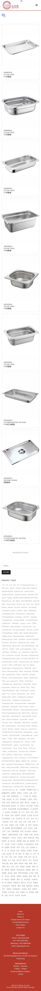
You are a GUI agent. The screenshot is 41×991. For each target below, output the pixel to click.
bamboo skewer (7, 594)
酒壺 (34, 876)
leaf (24, 665)
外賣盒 (36, 806)
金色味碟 (27, 879)
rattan (32, 694)
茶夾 (17, 867)
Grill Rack (13, 652)
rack (27, 694)
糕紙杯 (4, 860)
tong (20, 748)
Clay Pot (26, 617)
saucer (31, 719)
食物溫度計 (17, 889)
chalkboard (32, 610)
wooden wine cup (8, 790)
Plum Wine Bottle (8, 690)
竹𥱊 (25, 857)
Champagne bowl (8, 614)
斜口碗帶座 (6, 819)
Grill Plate (5, 652)
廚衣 (32, 812)
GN (37, 646)
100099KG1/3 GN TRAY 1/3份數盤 (9, 190)
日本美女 (19, 819)
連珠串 (13, 876)
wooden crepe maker (27, 777)
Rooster (16, 710)
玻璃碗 (7, 847)
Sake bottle (26, 713)
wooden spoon (7, 786)
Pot (8, 694)
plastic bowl (17, 684)
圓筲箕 (27, 803)
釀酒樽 (13, 879)
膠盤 (15, 863)
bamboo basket (7, 591)
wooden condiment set (10, 777)
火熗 (20, 835)
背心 (30, 860)
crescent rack (27, 626)
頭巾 (3, 889)
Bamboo (34, 588)
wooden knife (7, 780)
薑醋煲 (13, 870)
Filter (6, 572)
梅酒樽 (7, 828)
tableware (22, 738)
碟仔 (20, 854)
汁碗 (8, 831)
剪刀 (17, 799)
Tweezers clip (23, 751)
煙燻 (25, 838)
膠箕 (35, 863)
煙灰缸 (19, 838)
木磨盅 (11, 825)
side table (17, 722)
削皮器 (9, 799)
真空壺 (12, 851)
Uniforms (9, 754)
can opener (33, 607)
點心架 (11, 895)
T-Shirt (9, 738)
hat (19, 652)
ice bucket (10, 655)
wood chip (5, 774)
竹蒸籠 (20, 857)
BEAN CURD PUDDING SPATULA (26, 598)
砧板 (3, 854)
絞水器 (19, 860)
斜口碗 (35, 815)
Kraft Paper (18, 665)
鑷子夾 (23, 883)
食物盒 (24, 889)
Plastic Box (27, 684)
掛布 (12, 815)
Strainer (5, 735)
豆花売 (7, 876)
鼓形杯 (17, 895)
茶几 (8, 867)
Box (32, 604)
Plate (33, 687)
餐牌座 (34, 889)
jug (31, 662)
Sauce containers (12, 719)
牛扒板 (7, 844)
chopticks (18, 617)
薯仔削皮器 (21, 870)
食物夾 (9, 889)
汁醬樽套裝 (15, 831)
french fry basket (33, 639)
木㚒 (32, 819)
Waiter (18, 761)
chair (25, 610)
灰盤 (31, 835)
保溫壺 (19, 793)
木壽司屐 (5, 822)
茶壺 (12, 867)
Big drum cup (6, 601)
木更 (11, 822)
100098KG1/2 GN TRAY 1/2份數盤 (9, 132)
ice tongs (24, 655)
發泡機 (32, 847)
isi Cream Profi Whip (28, 658)
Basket (9, 598)
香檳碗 (4, 892)
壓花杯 (13, 806)
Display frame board (31, 633)
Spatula (34, 726)
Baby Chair (26, 588)
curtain (35, 630)
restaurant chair (8, 703)
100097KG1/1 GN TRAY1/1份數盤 (9, 74)
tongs (25, 748)
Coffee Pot (6, 623)
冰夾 (35, 793)
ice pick (17, 655)
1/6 (14, 585)
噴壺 (8, 803)
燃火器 (13, 841)
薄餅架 (7, 870)
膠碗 (26, 863)
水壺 (25, 828)
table (15, 738)
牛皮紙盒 (20, 844)
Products (20, 917)
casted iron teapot (8, 610)
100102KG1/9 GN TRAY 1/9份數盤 (9, 364)
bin (14, 601)
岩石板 (7, 812)
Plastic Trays (25, 687)
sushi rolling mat (27, 735)
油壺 (21, 831)
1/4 (10, 585)
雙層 (23, 886)
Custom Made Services (20, 922)
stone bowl (32, 729)
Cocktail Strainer (32, 620)
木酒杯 (21, 825)
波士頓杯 (28, 831)
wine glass (23, 770)
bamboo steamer (21, 594)
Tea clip (27, 742)
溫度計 (4, 835)
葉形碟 (28, 867)
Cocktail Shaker (19, 620)
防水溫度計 (6, 886)
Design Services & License (20, 919)
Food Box (22, 639)
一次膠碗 (22, 790)
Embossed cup (7, 639)
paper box (14, 681)
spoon (4, 729)
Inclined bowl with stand (11, 658)
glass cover (16, 646)
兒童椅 (25, 793)
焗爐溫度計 (6, 838)
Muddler (35, 671)
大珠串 (4, 809)
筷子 (30, 857)
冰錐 (8, 796)
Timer (15, 748)
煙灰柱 (13, 838)
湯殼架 (34, 831)
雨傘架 (36, 886)
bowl (28, 604)
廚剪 (27, 812)
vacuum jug (28, 754)
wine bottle (6, 770)
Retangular (32, 703)
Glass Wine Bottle (28, 646)
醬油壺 (7, 879)
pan (8, 681)
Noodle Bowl (10, 674)
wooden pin (6, 783)
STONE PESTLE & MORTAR (12, 732)
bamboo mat (18, 591)
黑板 (6, 895)
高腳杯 (22, 892)
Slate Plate (26, 722)
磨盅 (27, 854)
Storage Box (28, 732)
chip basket (30, 614)
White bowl (24, 767)
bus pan (17, 607)
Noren (18, 674)
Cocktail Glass (7, 620)
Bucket (10, 607)
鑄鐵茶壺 (16, 883)
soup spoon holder (23, 726)
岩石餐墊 (14, 812)
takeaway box (7, 742)
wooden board (16, 774)
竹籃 (15, 857)
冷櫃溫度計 (15, 796)
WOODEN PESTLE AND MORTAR (25, 780)
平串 (23, 812)
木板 (15, 822)
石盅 (17, 851)
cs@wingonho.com (22, 946)
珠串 (18, 847)
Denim (16, 633)
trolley (4, 751)
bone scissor (11, 604)
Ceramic (19, 610)
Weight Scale (30, 764)
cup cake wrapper (19, 630)
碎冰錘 (9, 854)
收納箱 (23, 815)
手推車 (7, 815)
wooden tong (29, 786)
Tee (32, 745)
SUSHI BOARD (14, 735)
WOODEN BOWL (28, 774)
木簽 (16, 825)
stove (36, 732)
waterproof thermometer (15, 764)
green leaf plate (25, 649)
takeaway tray (18, 742)
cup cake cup (6, 630)
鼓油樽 (23, 895)
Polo (17, 690)
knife (10, 665)
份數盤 (13, 793)
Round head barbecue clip (11, 713)
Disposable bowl (18, 636)
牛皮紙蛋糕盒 (29, 844)
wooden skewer (31, 783)
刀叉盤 (25, 796)
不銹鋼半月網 (31, 790)
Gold (17, 649)
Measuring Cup (17, 668)
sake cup (34, 713)
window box (34, 767)
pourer (13, 694)
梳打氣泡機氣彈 (16, 828)
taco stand (30, 738)
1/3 (7, 585)
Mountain (27, 671)
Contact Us (20, 927)
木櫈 (29, 822)
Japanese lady (24, 662)
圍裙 (21, 803)
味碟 (3, 803)
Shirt (11, 722)
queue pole (21, 694)
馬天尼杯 (11, 892)
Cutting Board (7, 633)
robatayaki (14, 706)
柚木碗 (35, 825)
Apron (12, 588)
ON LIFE (25, 674)
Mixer (21, 671)
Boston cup (21, 604)
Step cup (24, 729)
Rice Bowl (5, 706)
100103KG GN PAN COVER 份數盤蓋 (10, 480)
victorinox (22, 758)
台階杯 (30, 799)
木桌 (20, 822)
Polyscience (24, 690)
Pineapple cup (7, 684)
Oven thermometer (16, 678)
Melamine (27, 668)
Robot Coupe (24, 706)
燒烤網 (19, 841)
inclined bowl (33, 655)
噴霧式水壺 (15, 803)
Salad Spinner (16, 716)
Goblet (11, 649)
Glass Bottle (6, 646)
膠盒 (11, 863)
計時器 (31, 873)
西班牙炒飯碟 (23, 873)
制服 (3, 799)
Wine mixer (32, 770)
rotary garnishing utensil (29, 710)
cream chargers (15, 626)
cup (34, 626)
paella (26, 678)
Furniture (5, 642)
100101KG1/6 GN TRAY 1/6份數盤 (9, 306)
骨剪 (17, 892)
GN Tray (5, 649)
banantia (31, 594)
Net (3, 674)
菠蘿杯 (22, 867)
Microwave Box (12, 671)
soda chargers (11, 726)
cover (29, 623)
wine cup (15, 770)
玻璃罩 (13, 847)
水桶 (35, 828)
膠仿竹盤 (5, 863)
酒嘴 (30, 876)
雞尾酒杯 (29, 886)
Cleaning (33, 617)
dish (20, 633)
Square (17, 729)
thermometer (7, 748)
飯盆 (29, 889)
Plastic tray (15, 687)
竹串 (34, 854)
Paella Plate (33, 678)
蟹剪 (15, 873)
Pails (3, 681)
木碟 (6, 825)
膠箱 (3, 867)
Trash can (32, 748)
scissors (5, 722)
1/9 (18, 585)
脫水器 (35, 860)
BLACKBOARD (26, 601)
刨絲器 (34, 796)
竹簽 (10, 857)
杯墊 (30, 825)
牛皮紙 (13, 844)
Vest (16, 758)
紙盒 (13, 860)
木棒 (24, 822)
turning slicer (12, 751)
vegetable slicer (7, 758)
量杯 (18, 879)
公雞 (30, 793)
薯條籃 (28, 870)
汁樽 (3, 831)
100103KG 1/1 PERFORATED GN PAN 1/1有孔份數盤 (15, 422)
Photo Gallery (20, 925)
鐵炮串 (9, 883)
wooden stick (19, 786)
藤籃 (33, 870)
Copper (22, 623)
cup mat (29, 630)
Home (20, 911)
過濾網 (25, 876)
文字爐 (29, 815)
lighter (32, 665)
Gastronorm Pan (24, 642)
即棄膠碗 (23, 799)
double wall (30, 636)
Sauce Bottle (26, 716)
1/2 (3, 585)
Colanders (15, 623)
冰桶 (3, 796)
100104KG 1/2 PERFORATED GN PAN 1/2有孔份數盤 (15, 538)
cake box (24, 607)
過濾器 (19, 876)
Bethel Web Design (26, 987)
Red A (14, 697)
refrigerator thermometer (22, 700)
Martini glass (6, 668)
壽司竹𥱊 (29, 806)
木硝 (33, 822)
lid (28, 665)
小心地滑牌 (34, 809)
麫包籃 (31, 892)
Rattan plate (6, 697)
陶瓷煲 (13, 886)
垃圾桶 (33, 803)
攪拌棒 (17, 815)
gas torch (13, 642)
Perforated (29, 681)
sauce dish (23, 719)
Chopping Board (8, 617)
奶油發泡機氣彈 (23, 809)
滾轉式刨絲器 (13, 835)
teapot (16, 745)
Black (18, 601)
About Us (20, 914)
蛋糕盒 (10, 873)
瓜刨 (22, 847)
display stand (7, 636)
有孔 (27, 819)
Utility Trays (18, 754)
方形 (13, 819)
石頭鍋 (35, 851)
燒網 (24, 841)
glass (33, 642)
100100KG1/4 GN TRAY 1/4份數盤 (9, 248)
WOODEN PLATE (18, 783)
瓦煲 (27, 847)
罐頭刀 (25, 860)
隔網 (19, 886)
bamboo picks (29, 591)
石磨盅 (23, 851)
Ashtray (18, 588)
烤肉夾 (36, 835)
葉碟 (33, 867)
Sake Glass (6, 716)
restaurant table (20, 703)
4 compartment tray (27, 585)
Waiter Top (26, 761)
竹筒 (6, 857)
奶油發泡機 (12, 809)
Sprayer (10, 729)
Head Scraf (26, 652)
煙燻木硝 (31, 838)
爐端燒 (32, 841)
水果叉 (30, 828)
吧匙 (35, 799)
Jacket (15, 662)
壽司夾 (22, 806)
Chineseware (20, 614)
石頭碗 (29, 851)
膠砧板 (21, 863)
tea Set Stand (24, 745)
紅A (9, 860)
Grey (34, 649)
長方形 (29, 883)
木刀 (36, 819)
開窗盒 (35, 883)
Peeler (21, 681)
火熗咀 (25, 835)
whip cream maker (12, 767)
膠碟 (30, 863)
